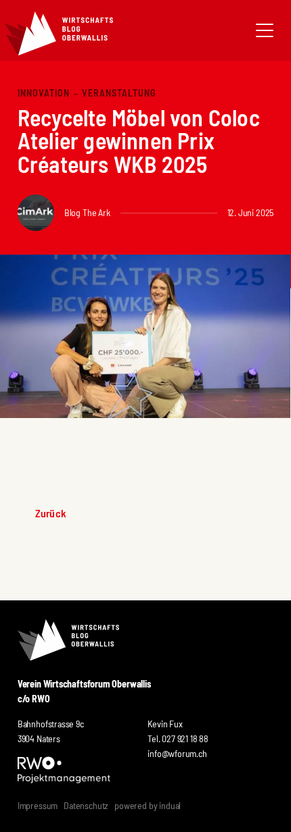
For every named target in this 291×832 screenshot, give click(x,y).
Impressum (38, 805)
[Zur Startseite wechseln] (59, 33)
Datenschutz (86, 805)
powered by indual (147, 805)
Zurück (50, 512)
